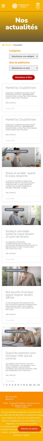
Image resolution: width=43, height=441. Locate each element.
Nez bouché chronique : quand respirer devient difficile (20, 295)
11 (34, 385)
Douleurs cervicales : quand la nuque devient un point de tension (20, 234)
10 (30, 385)
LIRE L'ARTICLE (11, 103)
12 (38, 385)
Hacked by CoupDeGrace (21, 87)
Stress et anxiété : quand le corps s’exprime (20, 175)
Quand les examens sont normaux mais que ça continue (21, 355)
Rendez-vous (37, 8)
